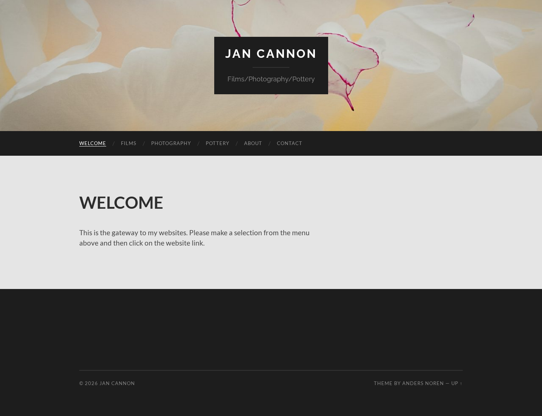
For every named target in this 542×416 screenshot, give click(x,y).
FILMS (128, 143)
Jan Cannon (271, 53)
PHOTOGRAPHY (171, 143)
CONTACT (289, 143)
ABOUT (253, 143)
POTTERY (217, 143)
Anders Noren (423, 383)
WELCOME (92, 143)
